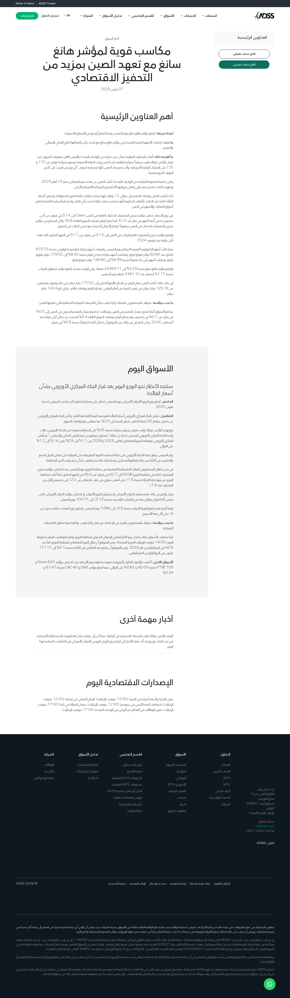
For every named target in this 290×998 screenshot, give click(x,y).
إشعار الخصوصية (178, 884)
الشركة (49, 754)
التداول (225, 754)
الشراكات (225, 804)
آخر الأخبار (93, 778)
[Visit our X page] (265, 896)
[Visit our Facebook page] (271, 896)
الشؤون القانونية (222, 884)
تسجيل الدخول (50, 16)
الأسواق (180, 754)
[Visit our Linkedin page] (259, 896)
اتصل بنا (49, 771)
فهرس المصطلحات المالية (128, 798)
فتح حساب (27, 16)
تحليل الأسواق (88, 754)
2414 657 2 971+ (260, 831)
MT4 (227, 785)
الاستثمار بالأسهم (176, 765)
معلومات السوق (177, 811)
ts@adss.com (264, 826)
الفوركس (181, 778)
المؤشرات (181, 771)
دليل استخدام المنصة (130, 804)
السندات (181, 798)
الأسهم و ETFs (177, 785)
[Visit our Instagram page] (247, 896)
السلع (183, 804)
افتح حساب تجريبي (244, 64)
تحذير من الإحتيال (158, 884)
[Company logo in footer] (263, 766)
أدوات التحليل (223, 791)
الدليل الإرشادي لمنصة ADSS (124, 791)
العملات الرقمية (177, 791)
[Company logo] (263, 15)
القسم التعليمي (131, 754)
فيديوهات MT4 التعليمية (127, 778)
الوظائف (49, 765)
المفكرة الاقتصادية (88, 765)
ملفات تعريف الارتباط (199, 884)
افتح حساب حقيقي (244, 54)
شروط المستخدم (117, 884)
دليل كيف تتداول (132, 765)
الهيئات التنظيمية (138, 884)
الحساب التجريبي (221, 771)
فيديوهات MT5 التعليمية (127, 785)
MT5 (227, 778)
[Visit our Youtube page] (253, 896)
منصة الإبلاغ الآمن (43, 778)
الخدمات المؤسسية (219, 798)
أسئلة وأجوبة (134, 811)
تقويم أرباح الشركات (87, 771)
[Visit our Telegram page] (241, 896)
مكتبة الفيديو (134, 771)
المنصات (225, 765)
